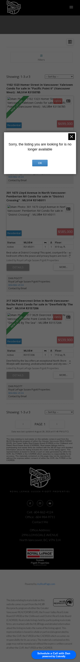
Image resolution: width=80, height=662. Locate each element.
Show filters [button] (41, 57)
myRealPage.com (46, 584)
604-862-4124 (15, 176)
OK (40, 163)
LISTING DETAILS (18, 267)
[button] (30, 503)
